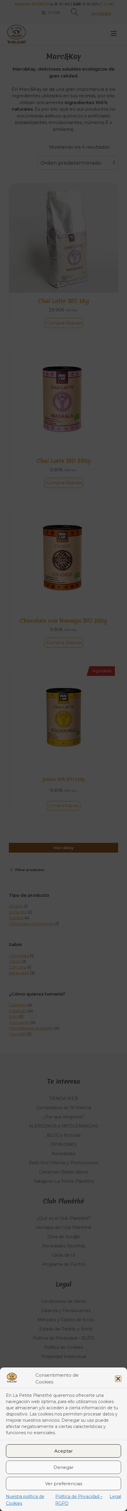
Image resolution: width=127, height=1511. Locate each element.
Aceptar (63, 1451)
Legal (115, 1496)
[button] (118, 1379)
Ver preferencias (63, 1483)
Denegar (63, 1467)
